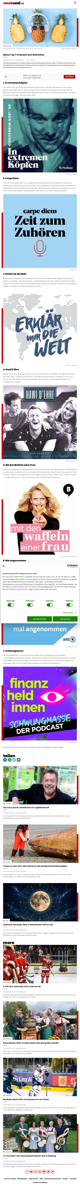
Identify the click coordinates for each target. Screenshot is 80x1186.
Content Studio (10, 1179)
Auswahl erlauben (39, 619)
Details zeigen (68, 612)
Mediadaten (22, 1179)
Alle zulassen (65, 619)
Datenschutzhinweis (52, 1179)
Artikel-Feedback (40, 1182)
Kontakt (73, 1179)
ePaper (65, 1179)
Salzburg (8, 46)
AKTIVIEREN (69, 77)
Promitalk (8, 803)
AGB (41, 1179)
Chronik (8, 862)
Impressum (33, 1179)
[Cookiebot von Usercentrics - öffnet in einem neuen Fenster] (68, 565)
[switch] (30, 605)
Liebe (7, 920)
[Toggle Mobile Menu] (75, 2)
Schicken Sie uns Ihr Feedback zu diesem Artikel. (45, 747)
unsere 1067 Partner (16, 577)
